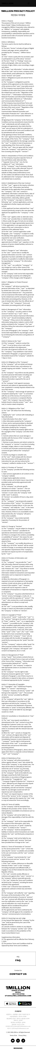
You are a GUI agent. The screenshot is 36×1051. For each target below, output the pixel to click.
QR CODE (29, 3)
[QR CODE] (29, 3)
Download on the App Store (11, 1003)
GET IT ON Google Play (25, 1003)
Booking (18, 1048)
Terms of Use (13, 1035)
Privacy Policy (22, 1035)
